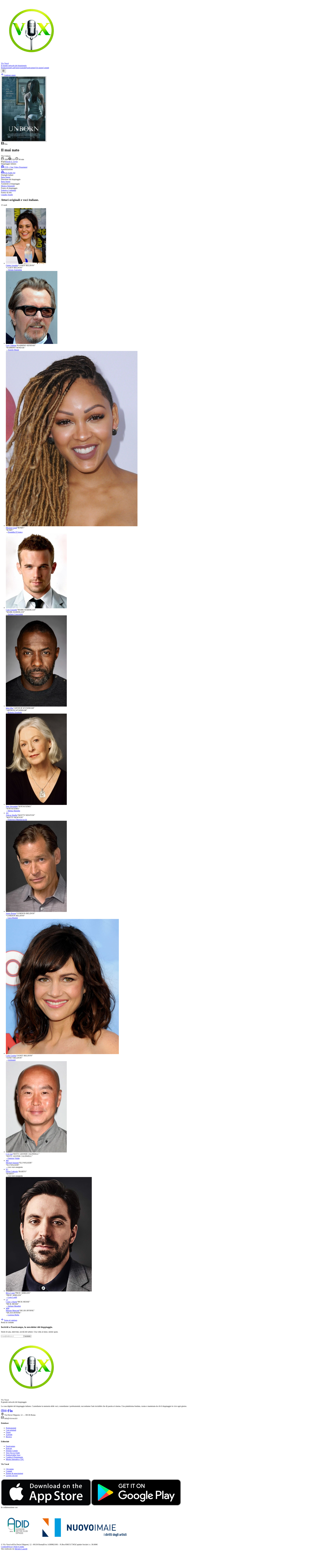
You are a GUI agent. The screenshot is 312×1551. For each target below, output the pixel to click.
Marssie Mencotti (12, 1310)
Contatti (46, 68)
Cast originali (11, 1430)
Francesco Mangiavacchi (17, 820)
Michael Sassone (12, 1163)
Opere (17, 68)
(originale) (12, 1060)
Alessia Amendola (15, 270)
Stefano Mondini (14, 1306)
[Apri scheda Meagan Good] (71, 526)
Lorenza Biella (13, 1315)
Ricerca (9, 1437)
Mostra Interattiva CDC (15, 1459)
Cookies (4, 1547)
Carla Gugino (11, 1056)
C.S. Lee (9, 1154)
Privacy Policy (13, 1547)
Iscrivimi (27, 1336)
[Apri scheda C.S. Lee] (36, 1152)
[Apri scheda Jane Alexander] (36, 804)
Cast (13, 68)
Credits (21, 1547)
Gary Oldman (11, 345)
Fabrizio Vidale (14, 1158)
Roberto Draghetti (15, 712)
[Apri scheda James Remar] (36, 911)
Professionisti (6, 68)
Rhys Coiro (10, 1293)
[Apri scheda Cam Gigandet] (36, 608)
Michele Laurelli (21, 1549)
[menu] (3, 71)
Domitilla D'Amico (15, 532)
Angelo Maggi (13, 350)
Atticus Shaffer (11, 815)
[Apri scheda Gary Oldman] (31, 343)
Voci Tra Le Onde (13, 1453)
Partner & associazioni (14, 1473)
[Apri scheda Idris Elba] (36, 706)
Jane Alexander (12, 806)
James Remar (11, 913)
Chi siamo (39, 68)
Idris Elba (9, 708)
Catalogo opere (10, 75)
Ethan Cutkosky (12, 1171)
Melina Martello (14, 811)
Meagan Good (11, 528)
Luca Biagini (13, 918)
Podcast (9, 1448)
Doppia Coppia (12, 1451)
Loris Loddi (12, 1297)
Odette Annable (12, 265)
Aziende (22, 68)
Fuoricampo (30, 68)
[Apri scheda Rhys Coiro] (49, 1291)
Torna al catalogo (10, 1320)
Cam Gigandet (11, 610)
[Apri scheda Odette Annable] (26, 263)
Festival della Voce (13, 1455)
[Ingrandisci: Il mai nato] (23, 109)
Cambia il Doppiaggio (14, 1457)
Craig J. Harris (11, 1302)
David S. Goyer (11, 162)
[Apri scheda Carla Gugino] (62, 1053)
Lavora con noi (12, 1476)
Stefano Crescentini (15, 614)
